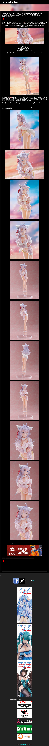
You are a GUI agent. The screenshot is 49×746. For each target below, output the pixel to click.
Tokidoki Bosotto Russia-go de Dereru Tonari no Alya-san (22, 558)
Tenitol (24, 22)
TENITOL (8, 558)
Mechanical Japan (11, 2)
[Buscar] (47, 2)
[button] (3, 19)
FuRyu (10, 97)
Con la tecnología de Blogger (25, 744)
